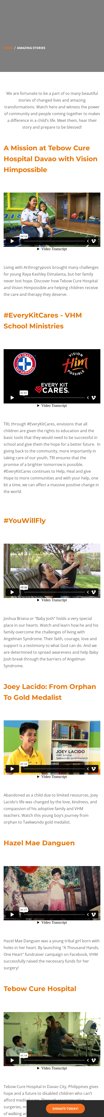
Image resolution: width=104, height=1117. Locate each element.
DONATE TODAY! (65, 1108)
